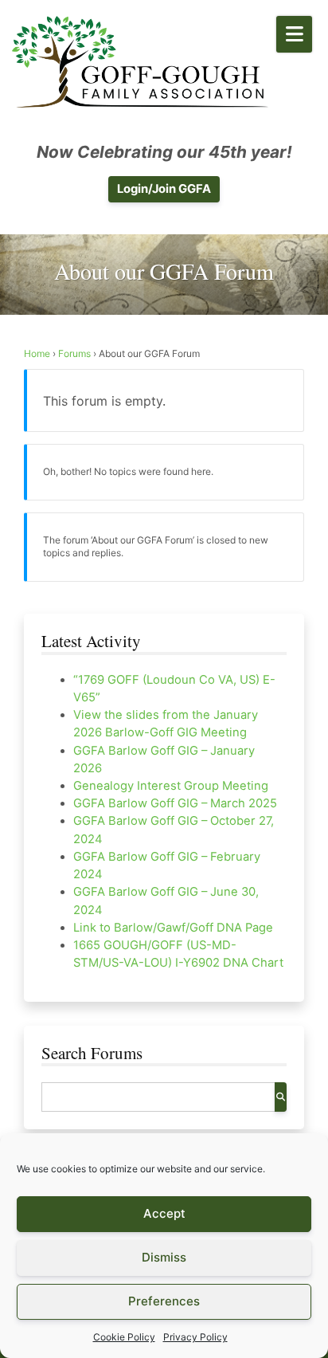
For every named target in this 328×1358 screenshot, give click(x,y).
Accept (164, 1213)
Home (37, 353)
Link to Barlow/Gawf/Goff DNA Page (173, 927)
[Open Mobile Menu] (294, 34)
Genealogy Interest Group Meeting (170, 786)
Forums (74, 353)
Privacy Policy (195, 1337)
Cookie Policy (124, 1337)
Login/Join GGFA (164, 189)
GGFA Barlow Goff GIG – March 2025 (175, 803)
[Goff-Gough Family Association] (140, 62)
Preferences (164, 1301)
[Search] (281, 1097)
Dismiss (164, 1257)
